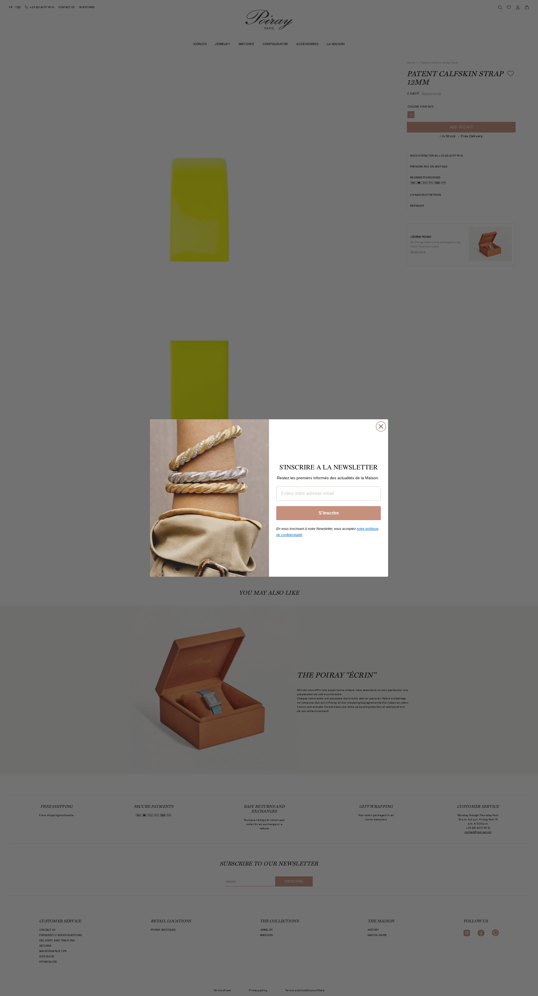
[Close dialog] (381, 426)
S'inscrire (329, 513)
